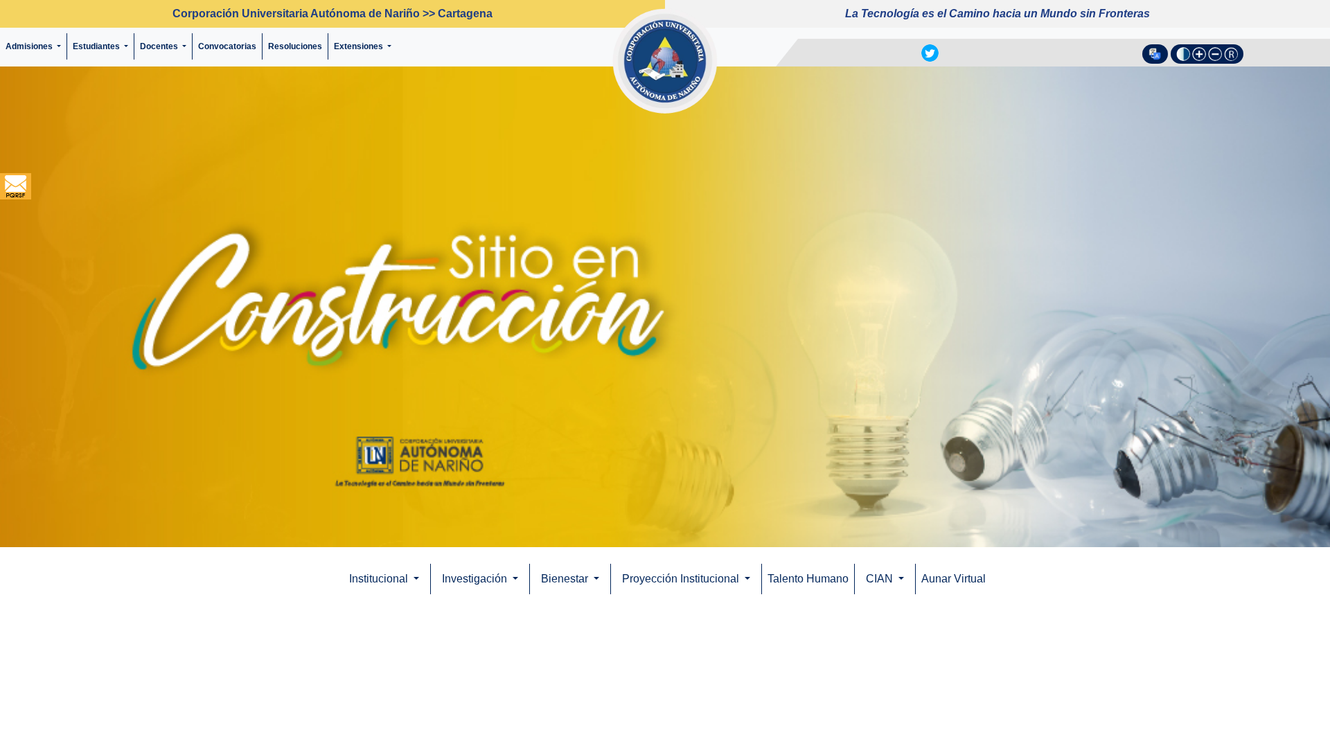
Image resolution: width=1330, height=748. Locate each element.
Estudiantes (97, 46)
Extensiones (359, 46)
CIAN (881, 579)
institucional (380, 579)
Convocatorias (230, 46)
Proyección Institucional (683, 579)
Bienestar (566, 579)
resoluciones (298, 46)
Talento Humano (808, 579)
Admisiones (30, 46)
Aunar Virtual (957, 579)
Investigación (476, 579)
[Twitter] (930, 51)
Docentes (160, 46)
